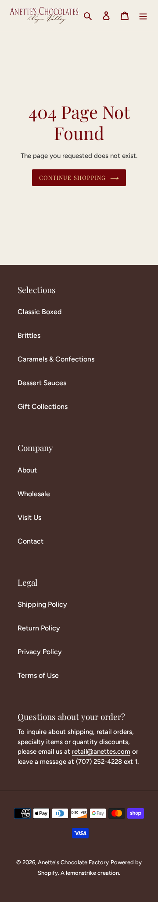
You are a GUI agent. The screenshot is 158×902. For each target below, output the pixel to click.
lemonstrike (81, 873)
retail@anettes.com (101, 751)
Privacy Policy (40, 652)
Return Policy (39, 628)
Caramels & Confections (56, 359)
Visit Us (29, 517)
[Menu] (143, 15)
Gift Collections (43, 406)
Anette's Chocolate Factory (73, 862)
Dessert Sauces (42, 383)
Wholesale (34, 494)
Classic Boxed (39, 312)
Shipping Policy (42, 604)
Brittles (29, 335)
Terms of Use (38, 675)
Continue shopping (72, 177)
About (27, 470)
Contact (30, 541)
